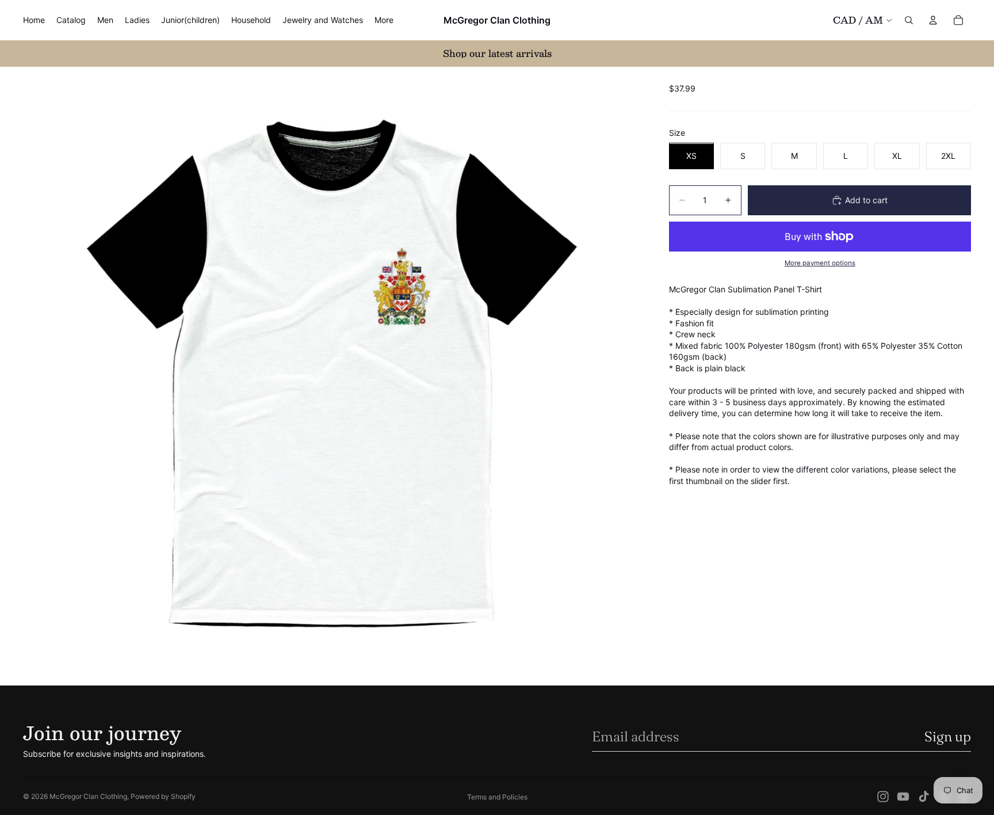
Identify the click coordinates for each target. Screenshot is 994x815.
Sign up (947, 736)
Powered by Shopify (163, 796)
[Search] (909, 20)
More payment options (820, 263)
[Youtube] (903, 796)
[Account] (933, 20)
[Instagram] (883, 796)
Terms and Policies (497, 797)
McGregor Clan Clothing (88, 796)
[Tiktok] (924, 796)
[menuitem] (384, 20)
